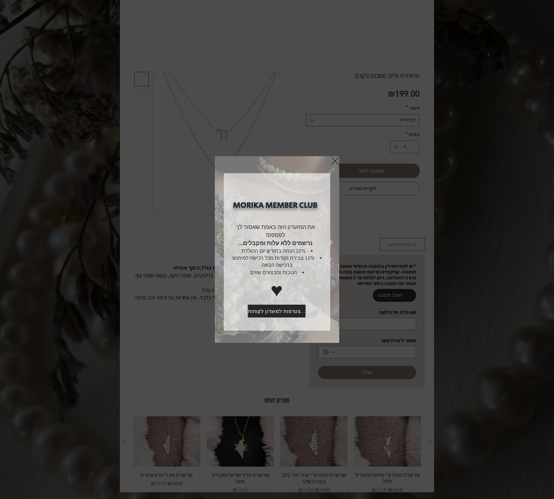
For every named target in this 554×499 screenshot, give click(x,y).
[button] (335, 161)
